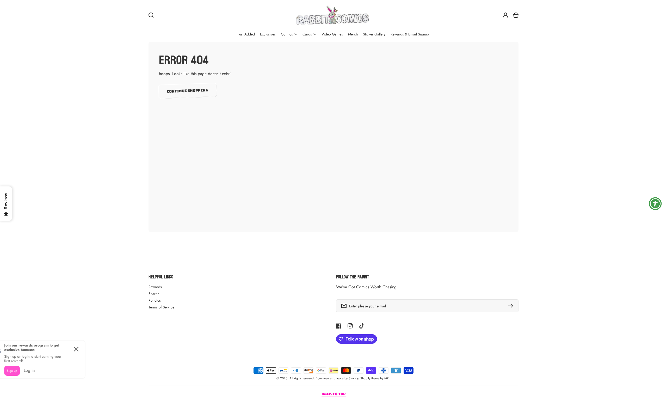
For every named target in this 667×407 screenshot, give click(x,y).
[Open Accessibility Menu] (655, 203)
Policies (155, 300)
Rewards (155, 286)
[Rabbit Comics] (332, 15)
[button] (289, 34)
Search (154, 293)
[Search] (151, 15)
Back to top (334, 394)
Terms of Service (161, 307)
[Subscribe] (511, 305)
